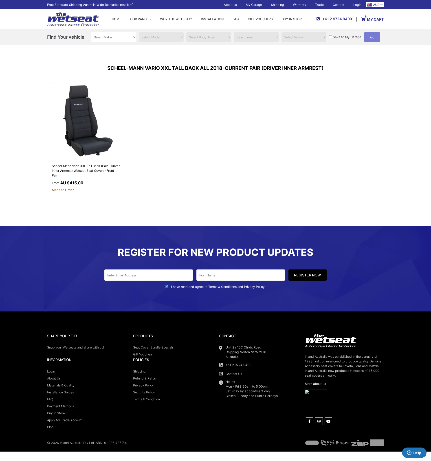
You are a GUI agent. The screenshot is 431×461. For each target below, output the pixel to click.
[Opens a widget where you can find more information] (414, 453)
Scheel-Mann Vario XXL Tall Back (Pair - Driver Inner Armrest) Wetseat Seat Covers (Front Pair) (86, 170)
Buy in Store (292, 19)
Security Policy (144, 392)
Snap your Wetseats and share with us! (75, 347)
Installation (212, 19)
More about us (315, 384)
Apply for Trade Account (65, 420)
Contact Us (234, 374)
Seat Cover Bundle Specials (153, 347)
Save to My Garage (347, 37)
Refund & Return (145, 378)
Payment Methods (60, 406)
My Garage (254, 5)
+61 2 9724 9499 (238, 365)
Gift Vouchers (260, 19)
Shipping (277, 5)
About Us (54, 378)
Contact (338, 5)
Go (372, 37)
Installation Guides (60, 392)
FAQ (236, 19)
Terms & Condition (146, 399)
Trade (319, 5)
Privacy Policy (143, 385)
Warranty (299, 5)
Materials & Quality (61, 385)
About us (230, 5)
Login (357, 5)
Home (116, 19)
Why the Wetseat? (176, 19)
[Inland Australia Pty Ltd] (73, 19)
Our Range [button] (139, 19)
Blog (50, 427)
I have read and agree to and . (218, 287)
